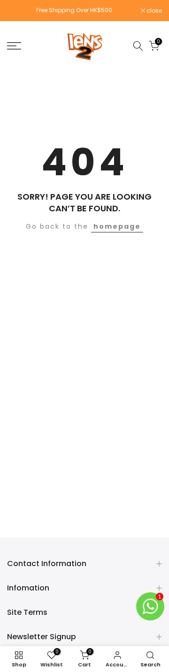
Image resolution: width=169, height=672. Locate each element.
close (153, 11)
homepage (117, 226)
